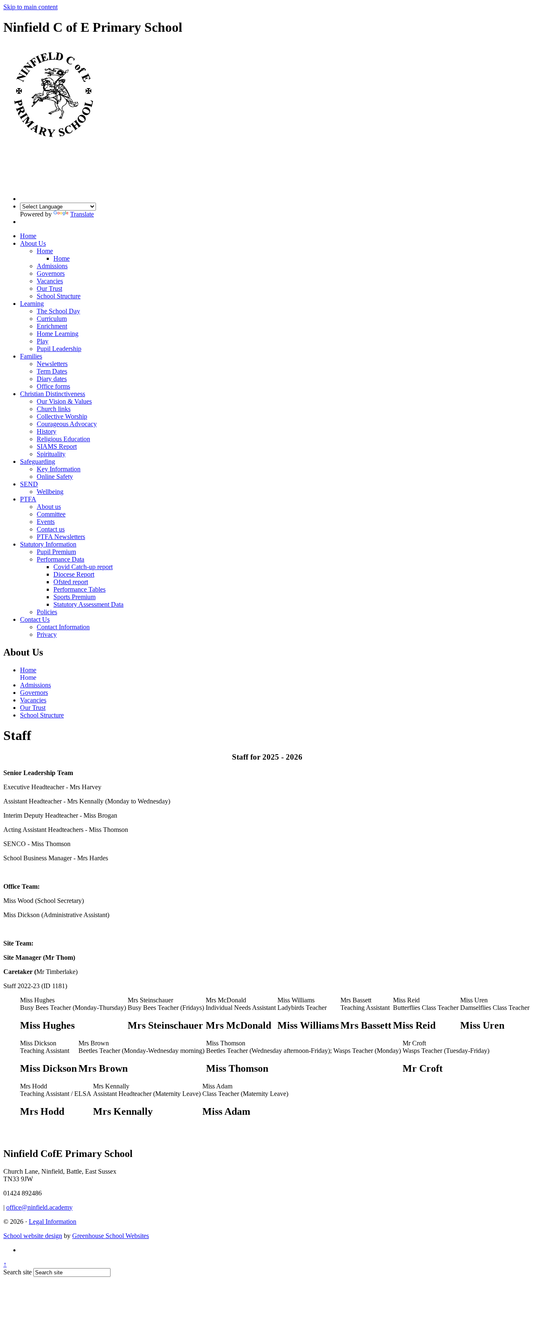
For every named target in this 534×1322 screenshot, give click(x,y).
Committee (51, 514)
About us (49, 506)
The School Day (58, 311)
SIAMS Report (57, 446)
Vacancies (50, 281)
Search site (17, 1272)
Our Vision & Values (64, 401)
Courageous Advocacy (67, 423)
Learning (32, 303)
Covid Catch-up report (83, 566)
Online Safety (55, 476)
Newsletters (52, 363)
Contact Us (35, 619)
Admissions (52, 265)
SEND (29, 484)
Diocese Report (73, 574)
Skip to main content (30, 6)
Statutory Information (48, 544)
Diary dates (52, 378)
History (46, 431)
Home (28, 235)
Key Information (59, 469)
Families (31, 356)
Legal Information (52, 1221)
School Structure (59, 296)
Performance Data (60, 559)
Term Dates (52, 371)
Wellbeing (50, 491)
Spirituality (51, 454)
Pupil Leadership (59, 348)
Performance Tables (79, 589)
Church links (54, 408)
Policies (47, 611)
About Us (33, 243)
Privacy (47, 634)
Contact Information (63, 626)
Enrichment (52, 326)
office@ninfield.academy (39, 1207)
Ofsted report (70, 581)
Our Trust (49, 288)
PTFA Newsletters (61, 536)
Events (46, 521)
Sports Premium (74, 596)
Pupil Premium (56, 551)
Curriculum (52, 318)
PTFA (28, 499)
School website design (32, 1235)
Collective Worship (62, 416)
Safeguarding (37, 461)
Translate (82, 214)
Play (42, 341)
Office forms (53, 386)
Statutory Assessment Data (88, 604)
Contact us (51, 529)
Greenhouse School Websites (110, 1235)
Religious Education (63, 438)
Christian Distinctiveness (52, 393)
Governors (51, 273)
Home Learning (57, 333)
